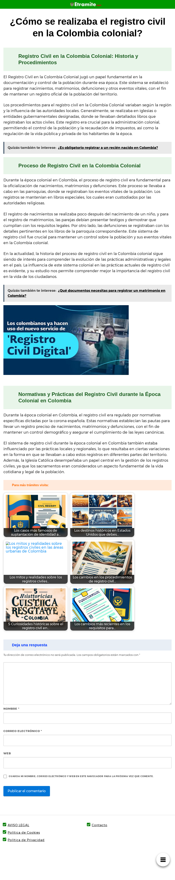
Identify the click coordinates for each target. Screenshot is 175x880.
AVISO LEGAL (18, 825)
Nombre (11, 708)
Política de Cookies (24, 832)
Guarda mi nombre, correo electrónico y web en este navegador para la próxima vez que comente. (81, 776)
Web (7, 753)
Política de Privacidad (26, 840)
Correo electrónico (22, 731)
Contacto (99, 825)
